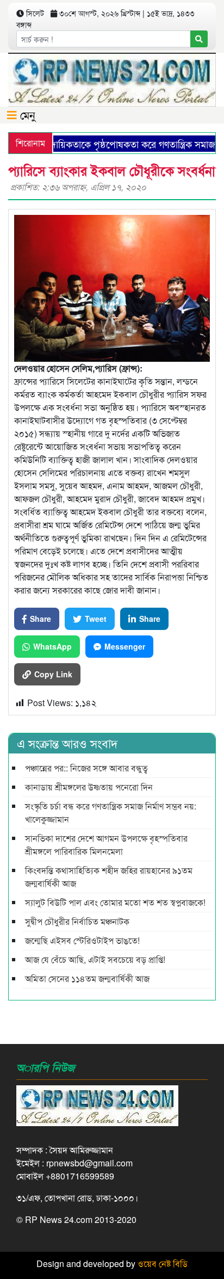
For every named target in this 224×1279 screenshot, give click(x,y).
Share (40, 618)
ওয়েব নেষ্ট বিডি (163, 1263)
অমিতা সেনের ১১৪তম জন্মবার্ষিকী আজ (87, 978)
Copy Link (53, 674)
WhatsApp (52, 646)
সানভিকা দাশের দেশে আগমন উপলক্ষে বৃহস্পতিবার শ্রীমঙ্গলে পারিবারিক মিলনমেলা (106, 844)
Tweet (96, 618)
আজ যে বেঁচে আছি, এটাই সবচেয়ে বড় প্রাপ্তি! (95, 959)
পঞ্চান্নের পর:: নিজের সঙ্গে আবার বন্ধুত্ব (86, 768)
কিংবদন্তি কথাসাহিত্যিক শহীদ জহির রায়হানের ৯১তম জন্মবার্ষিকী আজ (108, 876)
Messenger (124, 646)
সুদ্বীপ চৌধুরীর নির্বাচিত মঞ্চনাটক (77, 921)
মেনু (26, 114)
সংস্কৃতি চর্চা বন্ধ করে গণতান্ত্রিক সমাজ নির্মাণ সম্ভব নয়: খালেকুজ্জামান (110, 812)
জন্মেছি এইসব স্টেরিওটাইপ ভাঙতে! (82, 940)
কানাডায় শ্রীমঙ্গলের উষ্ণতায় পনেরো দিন (89, 787)
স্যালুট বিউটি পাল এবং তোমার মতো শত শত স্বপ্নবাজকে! (115, 902)
